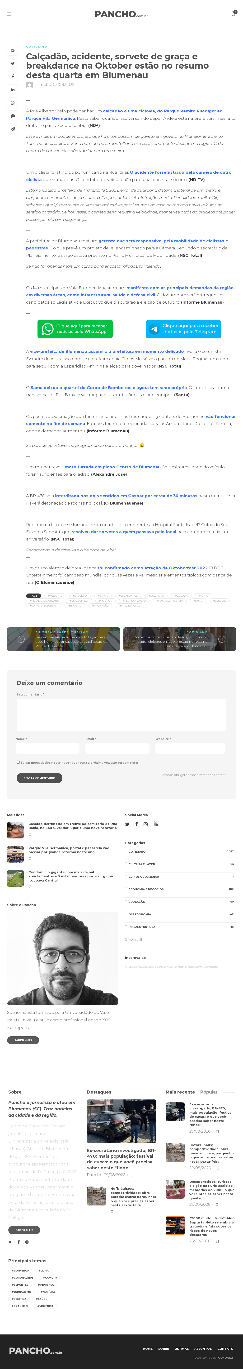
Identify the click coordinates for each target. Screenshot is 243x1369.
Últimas (182, 1349)
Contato (225, 1349)
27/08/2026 (199, 1204)
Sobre (163, 1349)
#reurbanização (134, 600)
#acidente (55, 595)
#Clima (43, 1270)
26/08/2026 (199, 1241)
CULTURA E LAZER (52, 632)
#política (105, 600)
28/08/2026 (200, 1168)
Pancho (43, 85)
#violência (45, 1306)
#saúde (41, 1299)
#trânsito (74, 605)
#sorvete (219, 600)
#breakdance (128, 595)
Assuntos (203, 1349)
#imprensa (46, 1284)
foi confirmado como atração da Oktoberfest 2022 (153, 568)
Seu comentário (30, 694)
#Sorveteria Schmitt (43, 605)
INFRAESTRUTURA (181, 927)
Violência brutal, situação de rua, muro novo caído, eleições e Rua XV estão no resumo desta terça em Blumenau (171, 641)
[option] (62, 855)
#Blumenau (20, 1270)
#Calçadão (156, 595)
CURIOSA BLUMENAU (181, 876)
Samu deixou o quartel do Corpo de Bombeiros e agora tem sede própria (109, 387)
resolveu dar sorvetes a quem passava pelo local (123, 531)
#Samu (198, 600)
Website (163, 739)
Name (21, 739)
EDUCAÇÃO (181, 902)
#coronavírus (22, 1277)
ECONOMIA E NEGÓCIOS (181, 889)
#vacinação (100, 605)
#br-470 (103, 595)
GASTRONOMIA (181, 914)
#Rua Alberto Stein (170, 600)
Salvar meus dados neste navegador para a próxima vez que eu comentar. (80, 762)
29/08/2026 (114, 1175)
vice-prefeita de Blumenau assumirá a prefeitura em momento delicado (107, 351)
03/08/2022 (63, 85)
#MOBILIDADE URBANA (44, 600)
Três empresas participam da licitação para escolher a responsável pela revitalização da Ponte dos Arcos (71, 641)
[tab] (180, 1092)
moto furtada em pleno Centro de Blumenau (113, 467)
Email (90, 739)
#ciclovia (181, 595)
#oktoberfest (79, 600)
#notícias (48, 1292)
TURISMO (80, 632)
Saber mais (23, 1040)
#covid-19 (50, 1277)
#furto (203, 595)
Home (148, 1349)
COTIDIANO (36, 46)
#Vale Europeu (129, 605)
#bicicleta (80, 595)
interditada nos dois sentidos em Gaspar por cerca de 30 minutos (126, 495)
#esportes (20, 1284)
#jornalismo (21, 1292)
